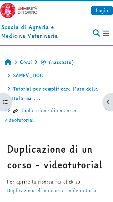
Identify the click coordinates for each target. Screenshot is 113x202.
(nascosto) (61, 62)
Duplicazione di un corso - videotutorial (52, 190)
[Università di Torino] (19, 9)
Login (102, 10)
